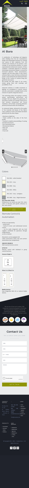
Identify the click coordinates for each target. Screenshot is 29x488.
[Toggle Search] (22, 3)
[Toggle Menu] (26, 3)
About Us (22, 406)
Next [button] (26, 27)
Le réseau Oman (13, 435)
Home (22, 404)
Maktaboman (14, 433)
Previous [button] (3, 27)
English (26, 1)
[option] (14, 27)
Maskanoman (14, 429)
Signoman (14, 431)
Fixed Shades (5, 426)
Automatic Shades (5, 429)
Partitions (4, 431)
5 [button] (17, 167)
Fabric (22, 415)
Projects (22, 412)
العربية (21, 1)
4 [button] (15, 167)
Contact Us (23, 413)
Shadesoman (14, 427)
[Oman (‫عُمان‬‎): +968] (3, 355)
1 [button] (11, 167)
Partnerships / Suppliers (23, 409)
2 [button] (13, 167)
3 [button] (14, 167)
